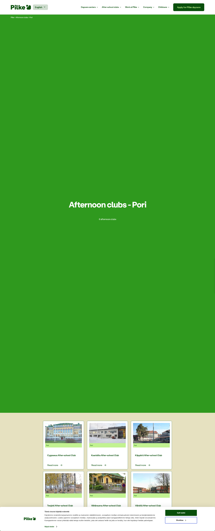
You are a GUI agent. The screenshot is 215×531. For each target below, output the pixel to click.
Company (147, 7)
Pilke (12, 17)
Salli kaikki (181, 513)
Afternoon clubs (22, 17)
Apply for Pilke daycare (189, 7)
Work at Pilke (131, 7)
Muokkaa (179, 520)
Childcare (162, 7)
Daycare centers (88, 7)
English (38, 7)
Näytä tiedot (49, 527)
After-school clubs (110, 7)
